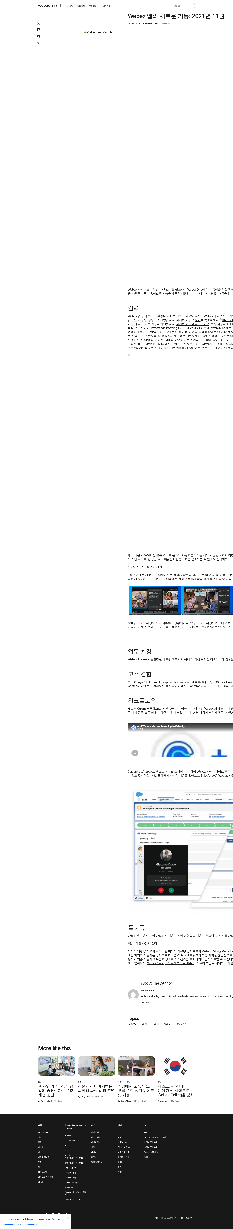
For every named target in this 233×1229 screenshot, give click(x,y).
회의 (40, 1137)
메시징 (40, 1147)
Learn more (145, 1002)
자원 (120, 1125)
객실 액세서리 (96, 1162)
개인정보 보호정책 (72, 1140)
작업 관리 (144, 1024)
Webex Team (152, 23)
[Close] (68, 1217)
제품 (40, 1125)
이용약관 (68, 1135)
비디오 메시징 (43, 1157)
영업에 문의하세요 (151, 1147)
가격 (119, 1132)
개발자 (120, 1172)
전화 (93, 1147)
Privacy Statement (11, 1224)
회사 (146, 1125)
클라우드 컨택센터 (45, 1177)
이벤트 (40, 1152)
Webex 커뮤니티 (124, 1147)
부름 (40, 1142)
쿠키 (66, 1145)
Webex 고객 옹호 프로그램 (155, 1137)
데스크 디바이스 (97, 1137)
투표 (40, 1162)
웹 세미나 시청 (123, 1157)
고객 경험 (93, 6)
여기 (197, 320)
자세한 (172, 336)
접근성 (120, 1167)
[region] (35, 1221)
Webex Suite (155, 963)
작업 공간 (81, 6)
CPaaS (40, 1182)
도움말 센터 (122, 1142)
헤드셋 (93, 1157)
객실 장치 (95, 1132)
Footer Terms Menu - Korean (75, 1127)
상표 (66, 1150)
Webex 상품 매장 (151, 1152)
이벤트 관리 (105, 6)
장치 (93, 1125)
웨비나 (40, 1167)
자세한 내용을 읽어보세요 (192, 324)
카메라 (93, 1152)
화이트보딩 (42, 1172)
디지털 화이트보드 (98, 1142)
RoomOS (132, 1024)
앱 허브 (121, 1162)
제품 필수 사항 (123, 1152)
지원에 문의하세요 (151, 1142)
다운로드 (121, 1137)
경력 (146, 1157)
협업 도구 (168, 1024)
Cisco (146, 1132)
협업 (71, 6)
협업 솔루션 (181, 1024)
